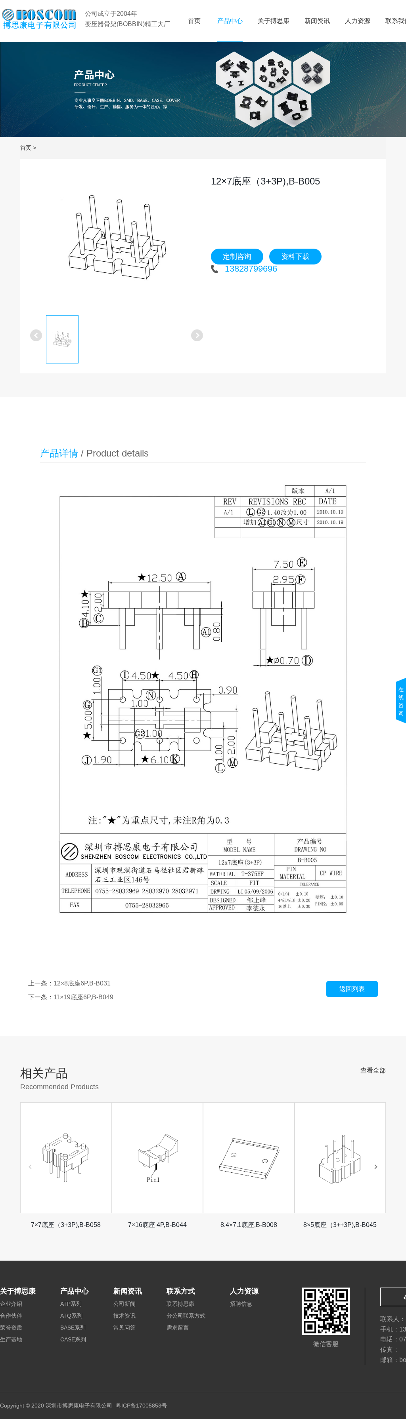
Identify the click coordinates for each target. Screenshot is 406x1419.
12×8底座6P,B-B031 (82, 983)
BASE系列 (73, 1327)
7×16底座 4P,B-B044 (157, 1224)
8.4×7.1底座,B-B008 (248, 1224)
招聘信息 (241, 1304)
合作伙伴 (11, 1315)
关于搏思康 (273, 20)
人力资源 (357, 20)
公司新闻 (124, 1304)
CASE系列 (73, 1339)
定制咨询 (237, 257)
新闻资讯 (317, 20)
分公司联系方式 (186, 1315)
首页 (194, 20)
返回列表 (352, 988)
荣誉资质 (11, 1327)
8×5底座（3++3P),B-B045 (340, 1224)
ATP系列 (71, 1304)
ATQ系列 (71, 1315)
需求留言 (178, 1327)
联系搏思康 (180, 1304)
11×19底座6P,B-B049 (83, 997)
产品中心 (230, 20)
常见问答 (124, 1327)
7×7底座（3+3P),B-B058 (66, 1224)
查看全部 (373, 1070)
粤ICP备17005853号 (141, 1405)
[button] (376, 1167)
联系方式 (181, 1291)
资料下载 (295, 257)
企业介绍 (11, 1304)
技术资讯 (124, 1315)
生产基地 (11, 1339)
